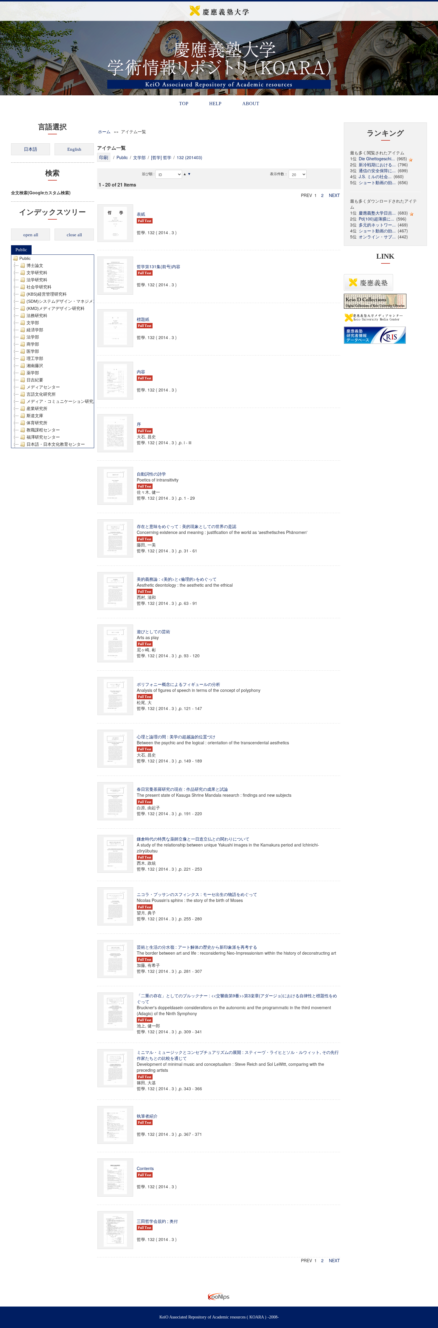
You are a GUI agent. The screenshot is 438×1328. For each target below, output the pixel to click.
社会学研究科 (39, 287)
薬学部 (33, 372)
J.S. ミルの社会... (375, 176)
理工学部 (35, 358)
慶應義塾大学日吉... (377, 213)
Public (21, 249)
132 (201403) (189, 157)
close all (74, 234)
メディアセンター (43, 387)
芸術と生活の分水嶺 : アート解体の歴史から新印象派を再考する (197, 947)
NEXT (334, 195)
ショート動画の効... (377, 182)
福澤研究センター (43, 437)
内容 (141, 372)
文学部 (33, 322)
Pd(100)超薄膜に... (376, 219)
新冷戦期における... (377, 164)
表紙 (141, 214)
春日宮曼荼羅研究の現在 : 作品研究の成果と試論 (182, 789)
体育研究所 (37, 422)
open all (30, 234)
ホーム (104, 131)
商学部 (33, 344)
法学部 (33, 337)
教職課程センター (43, 430)
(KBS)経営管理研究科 (47, 294)
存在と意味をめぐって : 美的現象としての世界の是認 (186, 526)
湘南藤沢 (35, 365)
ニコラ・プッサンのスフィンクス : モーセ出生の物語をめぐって (197, 894)
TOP (183, 103)
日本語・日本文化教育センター (56, 444)
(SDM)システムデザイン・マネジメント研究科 (70, 301)
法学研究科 (37, 279)
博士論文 (35, 265)
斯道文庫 (35, 415)
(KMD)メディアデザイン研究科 (56, 308)
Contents (145, 1168)
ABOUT (250, 103)
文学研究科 (37, 272)
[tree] (52, 351)
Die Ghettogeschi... (377, 158)
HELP (215, 103)
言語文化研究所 (41, 394)
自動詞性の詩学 (151, 474)
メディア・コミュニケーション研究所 (62, 401)
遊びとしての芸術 (153, 631)
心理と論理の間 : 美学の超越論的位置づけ (176, 737)
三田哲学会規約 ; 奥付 (157, 1221)
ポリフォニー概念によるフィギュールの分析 (178, 684)
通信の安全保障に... (377, 170)
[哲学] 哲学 (161, 157)
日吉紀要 (35, 380)
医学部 (33, 351)
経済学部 (35, 329)
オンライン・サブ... (377, 237)
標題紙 (143, 319)
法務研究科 (37, 315)
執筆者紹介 (147, 1116)
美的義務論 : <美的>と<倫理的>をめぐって (177, 579)
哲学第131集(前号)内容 (158, 266)
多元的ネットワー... (377, 225)
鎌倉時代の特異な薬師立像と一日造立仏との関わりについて (193, 839)
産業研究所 (37, 408)
